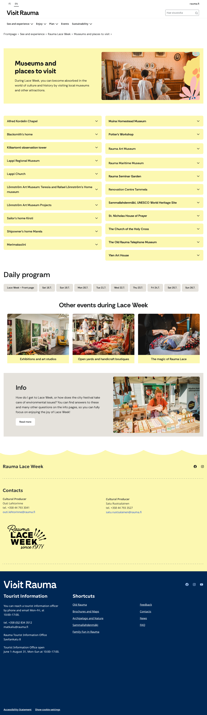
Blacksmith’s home (20, 134)
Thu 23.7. (138, 287)
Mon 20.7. (83, 287)
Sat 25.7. (172, 287)
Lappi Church (16, 174)
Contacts (145, 611)
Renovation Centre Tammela (128, 189)
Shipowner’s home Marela (24, 231)
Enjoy (39, 23)
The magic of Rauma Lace (169, 359)
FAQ (142, 625)
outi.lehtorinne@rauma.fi (19, 512)
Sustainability (80, 23)
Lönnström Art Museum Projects (29, 205)
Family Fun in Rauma (86, 632)
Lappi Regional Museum (23, 161)
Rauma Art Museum (122, 149)
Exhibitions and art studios (38, 359)
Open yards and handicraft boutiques (103, 359)
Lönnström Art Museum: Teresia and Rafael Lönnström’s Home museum (49, 189)
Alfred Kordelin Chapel (22, 121)
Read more (25, 421)
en (16, 3)
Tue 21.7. (101, 287)
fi (10, 3)
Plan (51, 23)
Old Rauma (80, 604)
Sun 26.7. (190, 287)
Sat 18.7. (47, 287)
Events (65, 23)
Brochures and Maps (86, 611)
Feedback (146, 604)
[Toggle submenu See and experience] (32, 24)
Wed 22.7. (119, 287)
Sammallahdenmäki (85, 625)
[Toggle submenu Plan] (57, 24)
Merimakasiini (16, 245)
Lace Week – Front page (20, 287)
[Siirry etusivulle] (23, 12)
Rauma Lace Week (59, 34)
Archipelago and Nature (88, 618)
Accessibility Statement (18, 709)
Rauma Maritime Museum (126, 163)
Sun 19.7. (65, 287)
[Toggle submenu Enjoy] (45, 24)
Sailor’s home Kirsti (20, 218)
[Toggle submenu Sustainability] (91, 24)
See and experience (18, 23)
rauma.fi (194, 3)
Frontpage (10, 34)
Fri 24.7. (155, 287)
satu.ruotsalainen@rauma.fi (124, 512)
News (143, 618)
